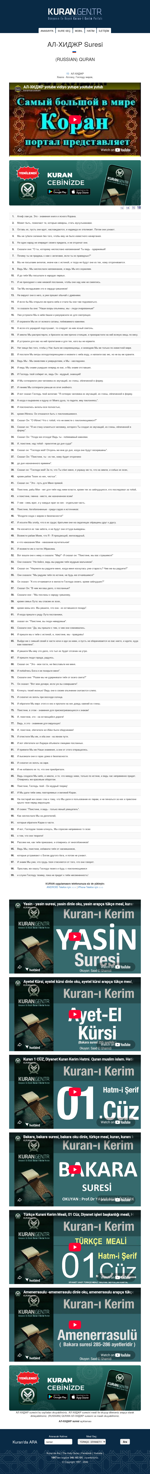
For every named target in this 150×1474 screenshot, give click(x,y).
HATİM (90, 31)
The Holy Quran (70, 1453)
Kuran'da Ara (53, 1453)
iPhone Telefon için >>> (90, 887)
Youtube (98, 1453)
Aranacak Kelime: (58, 1436)
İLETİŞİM (104, 31)
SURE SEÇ (64, 31)
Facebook (86, 1453)
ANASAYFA (47, 31)
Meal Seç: (91, 1436)
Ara (125, 1441)
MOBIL (78, 31)
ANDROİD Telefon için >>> (61, 887)
